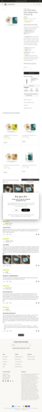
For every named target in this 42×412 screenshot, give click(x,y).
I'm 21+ (25, 210)
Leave (16, 210)
